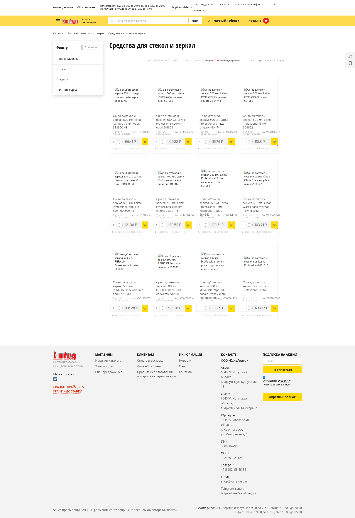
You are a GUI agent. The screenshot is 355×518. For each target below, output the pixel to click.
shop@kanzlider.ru (181, 7)
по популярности (229, 60)
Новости (224, 4)
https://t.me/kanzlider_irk (238, 493)
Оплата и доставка (204, 4)
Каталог (58, 33)
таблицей (278, 60)
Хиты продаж (104, 366)
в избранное (135, 148)
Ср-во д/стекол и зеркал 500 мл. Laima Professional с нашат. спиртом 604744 (214, 120)
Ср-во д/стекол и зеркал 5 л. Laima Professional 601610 (255, 286)
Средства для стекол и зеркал (127, 33)
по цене (209, 60)
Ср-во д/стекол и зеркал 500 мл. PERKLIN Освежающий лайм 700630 (128, 286)
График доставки (67, 391)
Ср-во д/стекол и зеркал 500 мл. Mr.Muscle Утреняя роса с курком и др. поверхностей (213, 286)
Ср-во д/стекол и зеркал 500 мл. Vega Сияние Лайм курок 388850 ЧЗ (127, 120)
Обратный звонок (282, 397)
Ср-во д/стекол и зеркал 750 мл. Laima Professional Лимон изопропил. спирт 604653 (214, 203)
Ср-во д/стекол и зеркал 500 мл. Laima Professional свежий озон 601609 (170, 120)
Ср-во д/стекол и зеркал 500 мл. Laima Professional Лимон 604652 (257, 120)
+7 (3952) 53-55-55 (63, 7)
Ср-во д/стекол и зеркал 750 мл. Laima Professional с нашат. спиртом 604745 (170, 203)
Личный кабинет (149, 366)
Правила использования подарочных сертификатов (156, 374)
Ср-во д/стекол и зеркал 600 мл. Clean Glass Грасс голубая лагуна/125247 (257, 203)
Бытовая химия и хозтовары (86, 33)
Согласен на (276, 382)
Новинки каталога (108, 360)
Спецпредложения (108, 372)
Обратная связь (86, 7)
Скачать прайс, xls (68, 387)
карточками (264, 60)
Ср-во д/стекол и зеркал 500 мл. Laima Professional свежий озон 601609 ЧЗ (127, 203)
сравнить (120, 148)
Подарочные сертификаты (249, 4)
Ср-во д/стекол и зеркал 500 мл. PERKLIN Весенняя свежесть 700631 (168, 286)
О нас (273, 4)
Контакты (199, 10)
